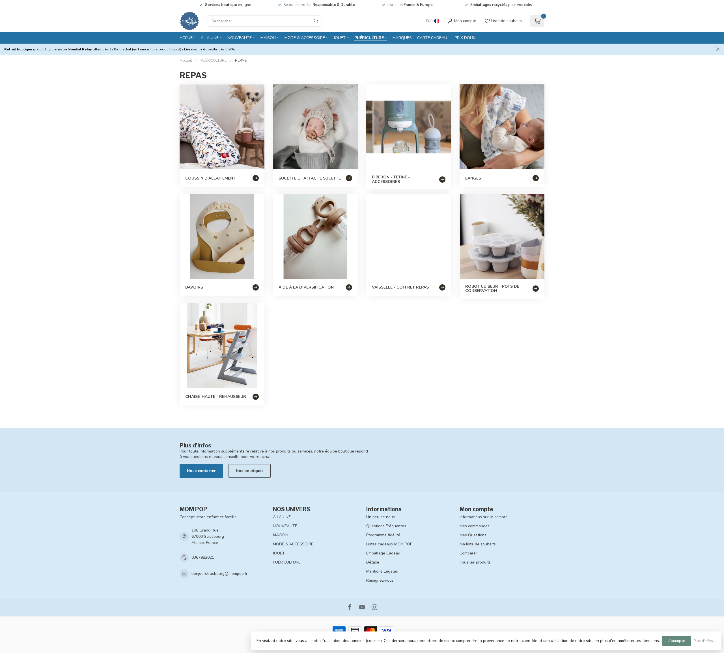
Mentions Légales (382, 571)
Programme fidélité (383, 535)
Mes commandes (475, 526)
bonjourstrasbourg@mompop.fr (219, 573)
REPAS (241, 60)
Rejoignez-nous (380, 580)
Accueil (187, 37)
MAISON (268, 37)
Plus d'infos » (705, 640)
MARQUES (402, 37)
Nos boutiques (249, 470)
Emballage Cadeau (383, 553)
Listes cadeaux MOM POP (389, 544)
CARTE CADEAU (432, 37)
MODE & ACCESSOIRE (305, 37)
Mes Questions (473, 535)
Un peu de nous (380, 517)
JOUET (340, 37)
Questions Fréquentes (386, 526)
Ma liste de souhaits (478, 544)
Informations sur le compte (484, 517)
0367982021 (202, 557)
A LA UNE (210, 37)
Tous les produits (475, 562)
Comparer (468, 553)
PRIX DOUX (465, 37)
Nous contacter (201, 470)
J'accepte (676, 640)
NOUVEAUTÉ (239, 37)
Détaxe (372, 562)
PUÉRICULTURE (369, 37)
